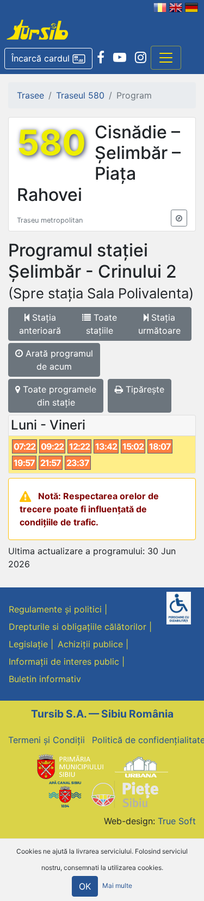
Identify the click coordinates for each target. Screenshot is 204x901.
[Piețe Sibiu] (124, 793)
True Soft (177, 821)
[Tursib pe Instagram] (141, 58)
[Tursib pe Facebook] (100, 58)
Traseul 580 (80, 95)
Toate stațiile (101, 324)
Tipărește (143, 389)
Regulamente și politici (55, 609)
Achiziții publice (90, 644)
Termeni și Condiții (46, 739)
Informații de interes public (64, 661)
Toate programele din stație (58, 396)
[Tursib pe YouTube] (120, 58)
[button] (48, 59)
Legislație (28, 644)
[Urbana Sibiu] (141, 766)
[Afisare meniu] (166, 58)
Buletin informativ (45, 678)
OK (85, 886)
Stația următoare (159, 324)
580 (51, 142)
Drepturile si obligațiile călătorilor (77, 626)
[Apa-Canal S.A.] (64, 793)
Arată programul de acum (58, 360)
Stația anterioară (40, 324)
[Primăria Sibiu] (69, 766)
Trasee (30, 95)
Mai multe (117, 886)
